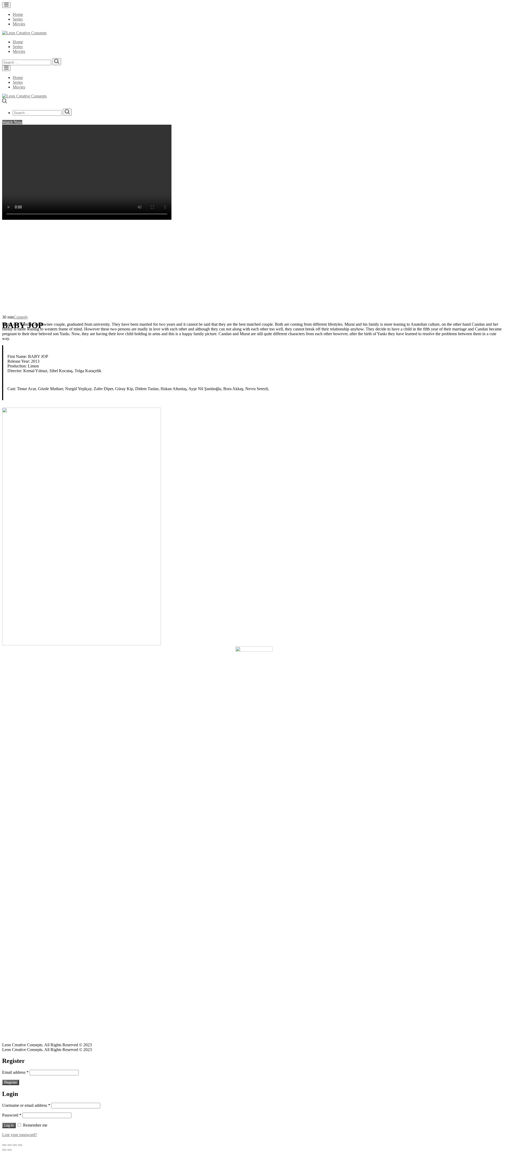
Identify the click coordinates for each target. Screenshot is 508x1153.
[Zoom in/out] (20, 1145)
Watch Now (12, 122)
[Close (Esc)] (4, 1145)
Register (10, 1082)
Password (11, 1115)
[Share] (9, 1145)
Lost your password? (19, 1134)
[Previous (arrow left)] (4, 1150)
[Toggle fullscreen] (15, 1145)
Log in (8, 1125)
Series (18, 19)
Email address (15, 1072)
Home (18, 14)
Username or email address (26, 1105)
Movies (19, 24)
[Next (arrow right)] (9, 1150)
